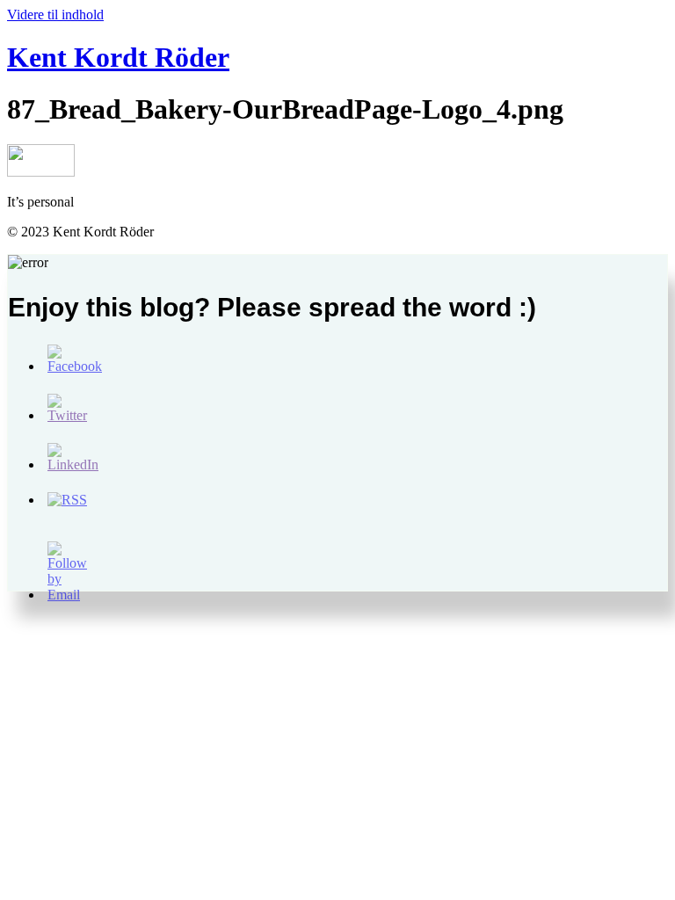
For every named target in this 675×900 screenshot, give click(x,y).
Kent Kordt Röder (118, 57)
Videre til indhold (55, 14)
